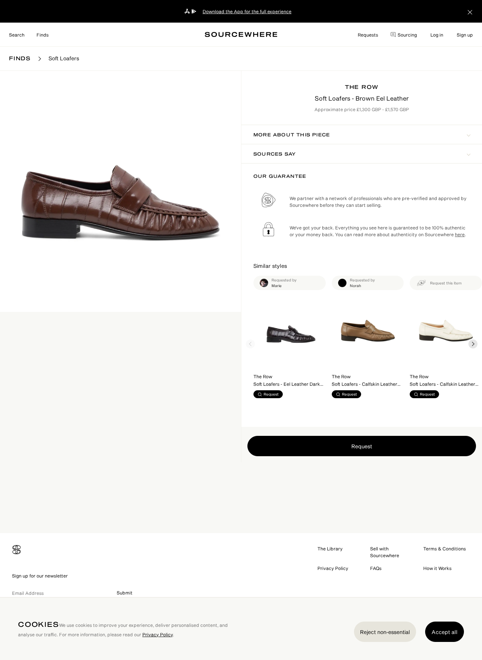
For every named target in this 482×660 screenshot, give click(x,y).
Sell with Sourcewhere (384, 552)
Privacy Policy (332, 568)
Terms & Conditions (444, 548)
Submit (125, 592)
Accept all (445, 632)
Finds (43, 34)
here (460, 234)
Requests (368, 34)
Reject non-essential (385, 632)
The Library (330, 548)
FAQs (375, 568)
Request (361, 446)
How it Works (437, 568)
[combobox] (16, 34)
